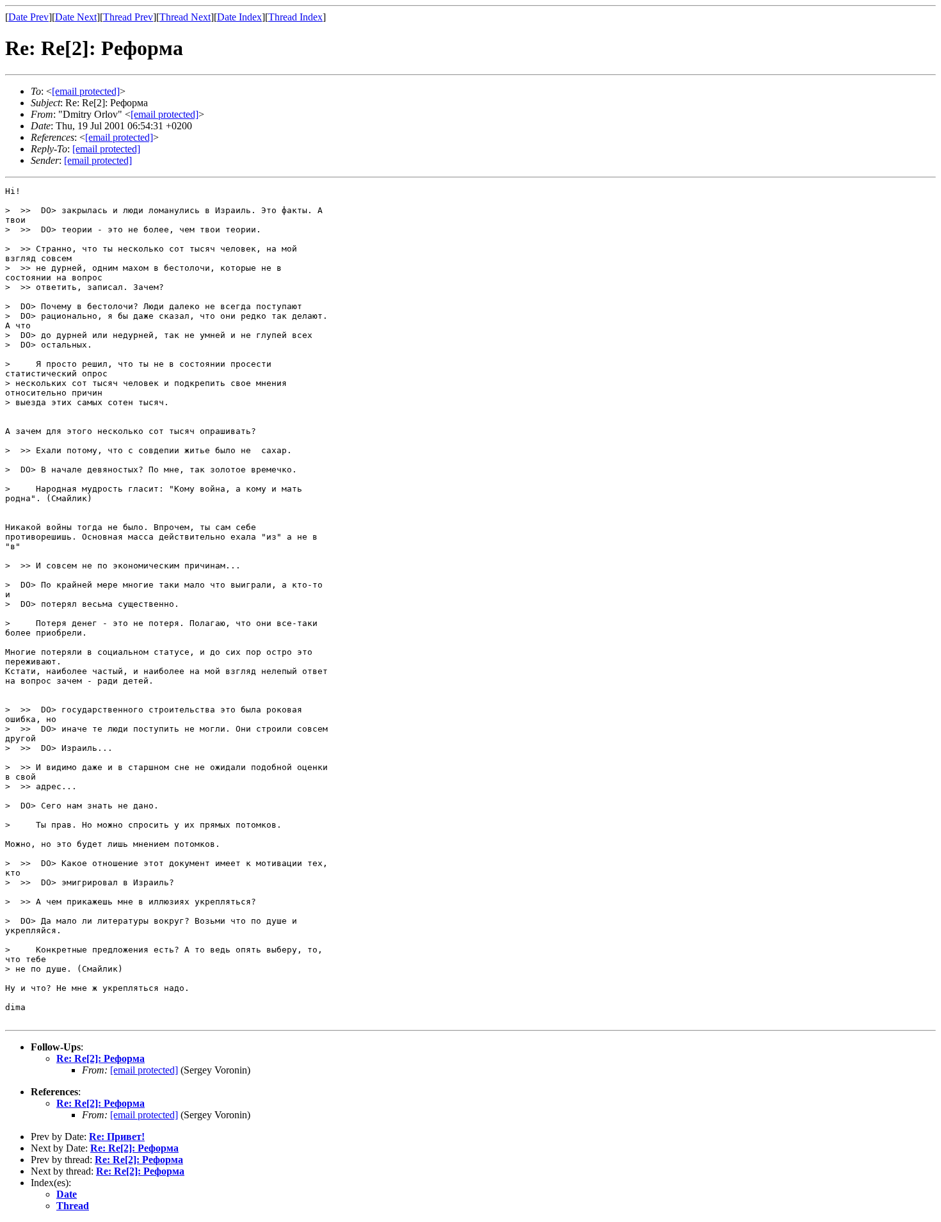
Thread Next (185, 17)
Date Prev (28, 17)
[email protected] (144, 1070)
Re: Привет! (117, 1136)
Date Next (76, 17)
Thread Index (295, 17)
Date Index (239, 17)
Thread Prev (128, 17)
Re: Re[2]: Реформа (100, 1058)
